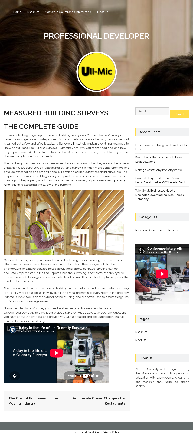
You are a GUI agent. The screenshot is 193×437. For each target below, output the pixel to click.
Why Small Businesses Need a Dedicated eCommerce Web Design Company (159, 195)
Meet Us (102, 12)
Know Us (33, 12)
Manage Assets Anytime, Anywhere (158, 170)
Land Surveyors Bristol (66, 143)
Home (17, 12)
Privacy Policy (111, 432)
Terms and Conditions (87, 432)
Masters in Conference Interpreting (68, 12)
